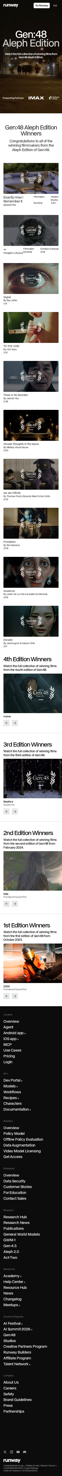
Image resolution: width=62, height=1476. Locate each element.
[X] (5, 1452)
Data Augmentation (19, 1145)
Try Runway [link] (41, 5)
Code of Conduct (12, 1471)
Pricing (9, 1056)
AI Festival (12, 1323)
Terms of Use (32, 1466)
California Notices (13, 1468)
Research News (16, 1222)
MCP (7, 1044)
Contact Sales (14, 1198)
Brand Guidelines (17, 1400)
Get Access (12, 1157)
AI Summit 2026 (17, 1329)
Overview (11, 1021)
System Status (30, 1471)
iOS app (10, 1039)
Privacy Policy (48, 1466)
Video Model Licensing (22, 1151)
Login (7, 1062)
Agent (8, 1027)
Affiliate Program (17, 1358)
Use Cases (12, 1050)
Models (10, 1086)
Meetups (11, 1305)
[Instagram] (11, 1452)
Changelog (12, 1299)
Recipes (11, 1098)
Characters (12, 1103)
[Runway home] (10, 5)
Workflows (12, 1092)
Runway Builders (17, 1352)
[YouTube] (18, 1452)
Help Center (14, 1282)
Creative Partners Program (25, 1346)
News (8, 1293)
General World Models (21, 1234)
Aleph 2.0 (11, 1252)
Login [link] (27, 5)
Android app (14, 1033)
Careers (9, 1388)
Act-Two (10, 1257)
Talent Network (16, 1364)
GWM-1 (9, 1240)
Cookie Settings (31, 1468)
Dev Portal (12, 1080)
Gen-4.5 (10, 1246)
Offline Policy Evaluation (23, 1139)
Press (8, 1405)
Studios (9, 1341)
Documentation (17, 1109)
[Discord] (24, 1452)
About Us (11, 1382)
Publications (13, 1228)
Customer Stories (17, 1187)
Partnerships (13, 1411)
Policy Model (14, 1133)
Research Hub (15, 1217)
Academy (12, 1276)
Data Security (14, 1181)
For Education (14, 1192)
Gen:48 (9, 1335)
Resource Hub (15, 1287)
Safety (8, 1394)
